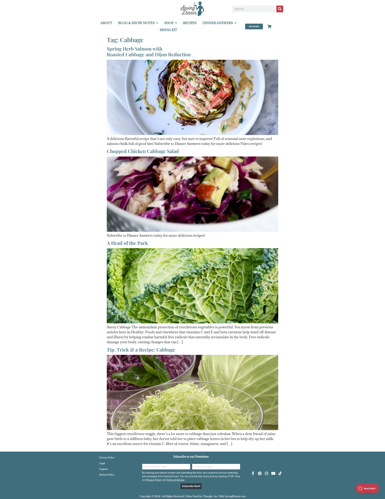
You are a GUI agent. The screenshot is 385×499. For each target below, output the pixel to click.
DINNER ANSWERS (218, 23)
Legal (102, 463)
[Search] (279, 9)
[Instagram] (266, 473)
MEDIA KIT (168, 30)
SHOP (169, 23)
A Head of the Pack (127, 243)
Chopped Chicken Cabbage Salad (143, 151)
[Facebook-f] (253, 473)
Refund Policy (106, 474)
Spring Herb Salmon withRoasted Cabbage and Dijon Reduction (149, 51)
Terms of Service (175, 480)
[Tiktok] (280, 473)
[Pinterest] (260, 473)
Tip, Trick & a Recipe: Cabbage (141, 349)
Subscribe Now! (191, 486)
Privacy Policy (107, 457)
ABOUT (106, 23)
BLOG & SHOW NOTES (136, 23)
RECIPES (190, 23)
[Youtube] (273, 473)
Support (103, 468)
